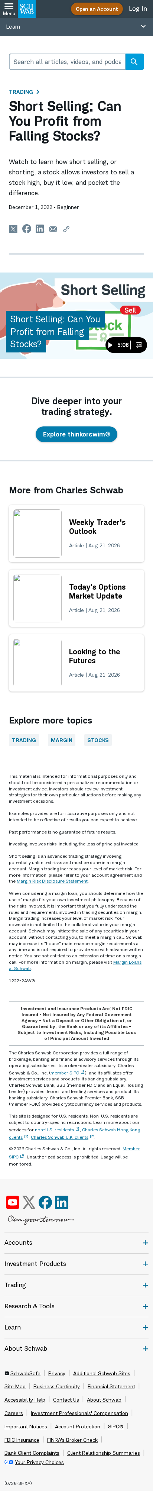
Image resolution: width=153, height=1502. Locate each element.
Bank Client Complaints (31, 1453)
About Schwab (104, 1399)
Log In (138, 8)
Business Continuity (56, 1386)
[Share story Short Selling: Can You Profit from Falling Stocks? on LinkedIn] (40, 228)
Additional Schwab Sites (101, 1373)
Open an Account (97, 9)
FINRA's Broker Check (72, 1440)
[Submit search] (134, 62)
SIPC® (116, 1426)
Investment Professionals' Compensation (79, 1413)
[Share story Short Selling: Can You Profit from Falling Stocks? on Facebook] (26, 228)
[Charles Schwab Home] (27, 9)
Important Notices (25, 1426)
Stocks (98, 740)
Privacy (56, 1373)
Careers (13, 1413)
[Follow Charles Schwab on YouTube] (12, 1202)
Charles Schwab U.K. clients (59, 1137)
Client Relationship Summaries (103, 1453)
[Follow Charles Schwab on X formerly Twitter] (29, 1202)
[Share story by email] (53, 229)
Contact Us (66, 1399)
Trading (21, 91)
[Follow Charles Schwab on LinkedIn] (62, 1202)
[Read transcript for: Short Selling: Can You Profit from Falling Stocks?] (139, 345)
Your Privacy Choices (39, 1462)
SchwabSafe (25, 1373)
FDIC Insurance (21, 1440)
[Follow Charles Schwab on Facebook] (45, 1202)
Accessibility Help (24, 1399)
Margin (61, 740)
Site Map (15, 1386)
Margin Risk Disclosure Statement (52, 881)
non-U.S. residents (54, 1129)
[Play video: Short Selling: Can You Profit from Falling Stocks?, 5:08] (76, 316)
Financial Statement (111, 1386)
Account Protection (77, 1426)
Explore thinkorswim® (76, 434)
